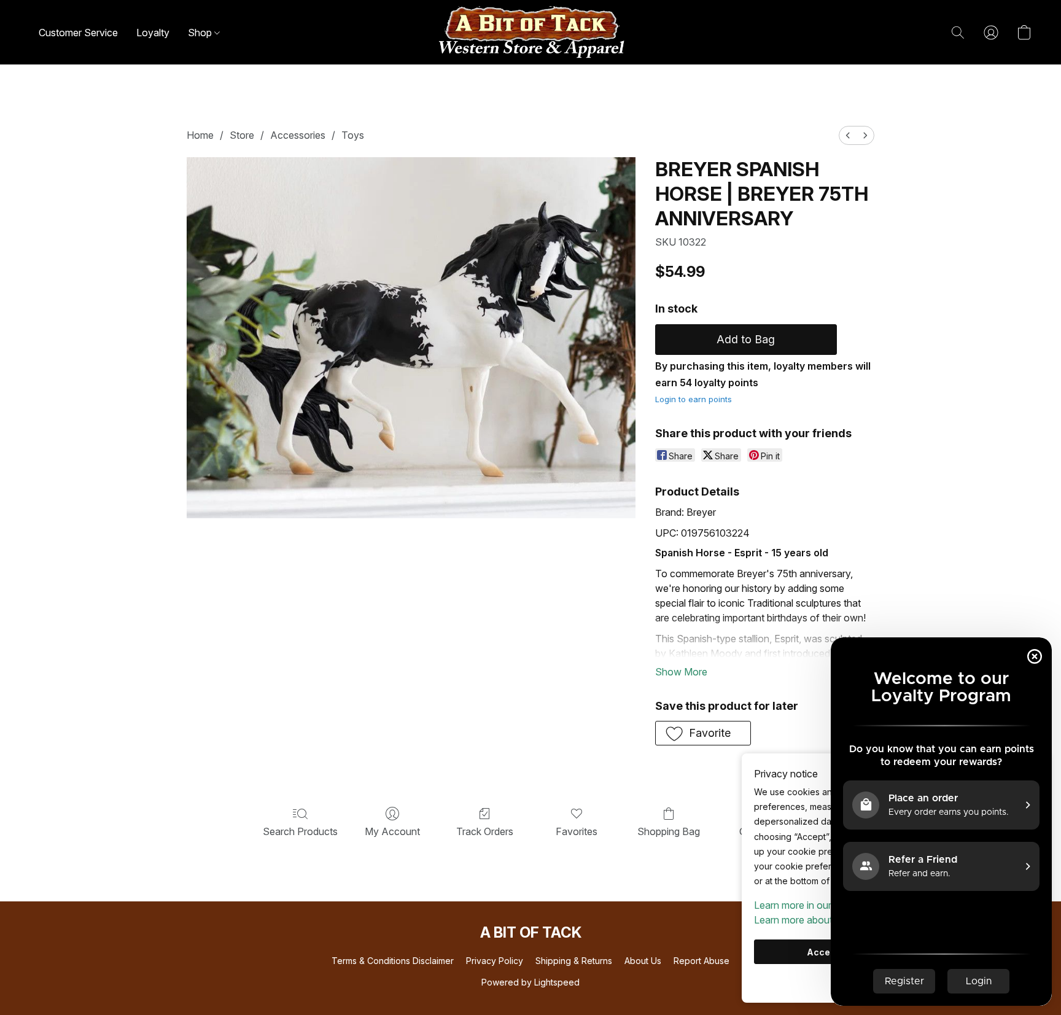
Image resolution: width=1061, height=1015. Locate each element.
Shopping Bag (668, 831)
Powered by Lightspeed (530, 982)
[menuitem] (848, 135)
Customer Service (78, 32)
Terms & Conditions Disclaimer (393, 960)
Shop (201, 32)
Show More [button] (681, 672)
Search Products (300, 831)
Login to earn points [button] (693, 399)
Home (200, 135)
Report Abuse (701, 960)
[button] (530, 32)
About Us (642, 960)
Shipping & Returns (573, 960)
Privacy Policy (494, 960)
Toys (352, 135)
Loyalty (152, 32)
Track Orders (484, 831)
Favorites (576, 831)
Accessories (297, 135)
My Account (392, 831)
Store (242, 135)
